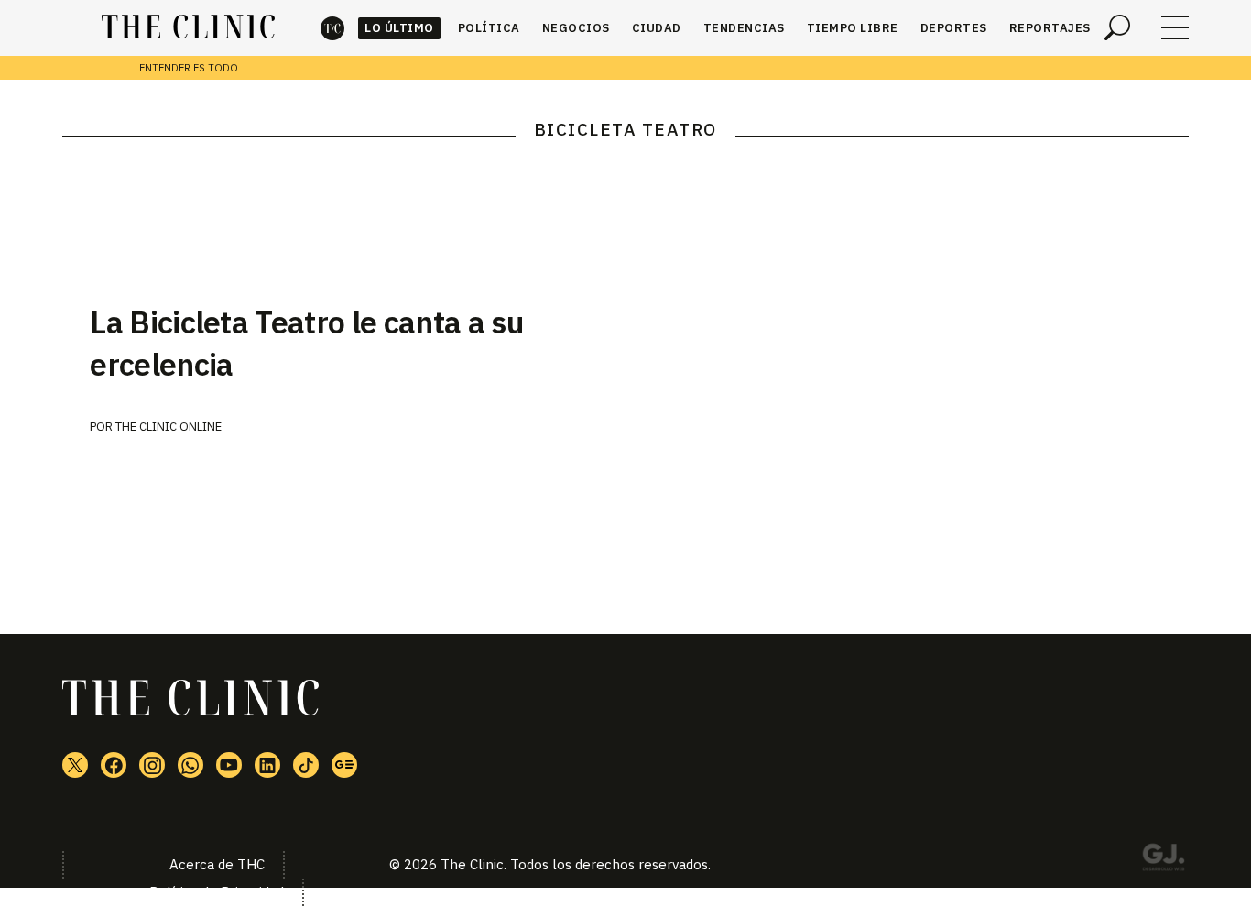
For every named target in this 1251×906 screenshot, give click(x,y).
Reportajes (1050, 28)
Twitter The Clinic (75, 765)
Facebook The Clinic (113, 765)
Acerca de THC (217, 864)
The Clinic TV (229, 765)
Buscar (1117, 27)
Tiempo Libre (852, 28)
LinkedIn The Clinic (267, 765)
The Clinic (332, 28)
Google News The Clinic (344, 765)
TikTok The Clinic (306, 765)
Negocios (576, 28)
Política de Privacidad (216, 892)
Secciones (1175, 27)
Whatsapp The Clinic (190, 765)
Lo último (399, 28)
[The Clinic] (188, 27)
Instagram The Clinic (152, 765)
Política (489, 28)
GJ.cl (1163, 860)
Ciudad (656, 28)
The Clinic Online (168, 426)
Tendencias (744, 28)
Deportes (953, 28)
